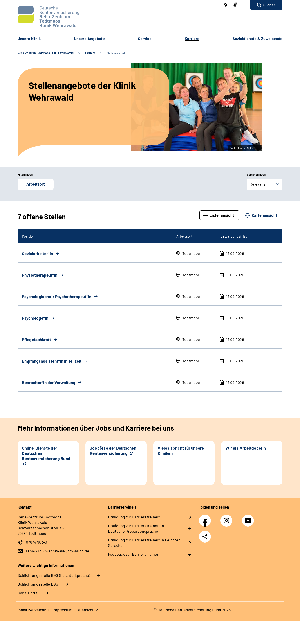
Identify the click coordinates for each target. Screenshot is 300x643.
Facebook (206, 518)
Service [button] (145, 38)
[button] (266, 5)
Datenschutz (87, 609)
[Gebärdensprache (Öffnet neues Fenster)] (235, 5)
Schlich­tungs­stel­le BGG (38, 584)
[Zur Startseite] (150, 16)
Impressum (62, 609)
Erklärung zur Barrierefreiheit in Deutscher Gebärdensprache (136, 528)
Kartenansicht (264, 215)
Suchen (269, 5)
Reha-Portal (28, 592)
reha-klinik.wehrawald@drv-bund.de (57, 550)
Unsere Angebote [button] (89, 38)
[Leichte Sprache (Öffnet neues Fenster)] (225, 5)
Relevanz (257, 184)
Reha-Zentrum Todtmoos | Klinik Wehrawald (46, 52)
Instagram (227, 518)
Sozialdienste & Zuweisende (257, 38)
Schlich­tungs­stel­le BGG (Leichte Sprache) (54, 575)
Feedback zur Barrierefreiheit (134, 554)
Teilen (205, 536)
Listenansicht (222, 215)
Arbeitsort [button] (35, 184)
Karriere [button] (192, 38)
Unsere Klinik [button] (29, 38)
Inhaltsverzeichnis (33, 609)
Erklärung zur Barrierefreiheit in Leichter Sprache (144, 542)
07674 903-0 (36, 542)
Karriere (90, 52)
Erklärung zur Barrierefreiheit (134, 516)
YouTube (248, 518)
